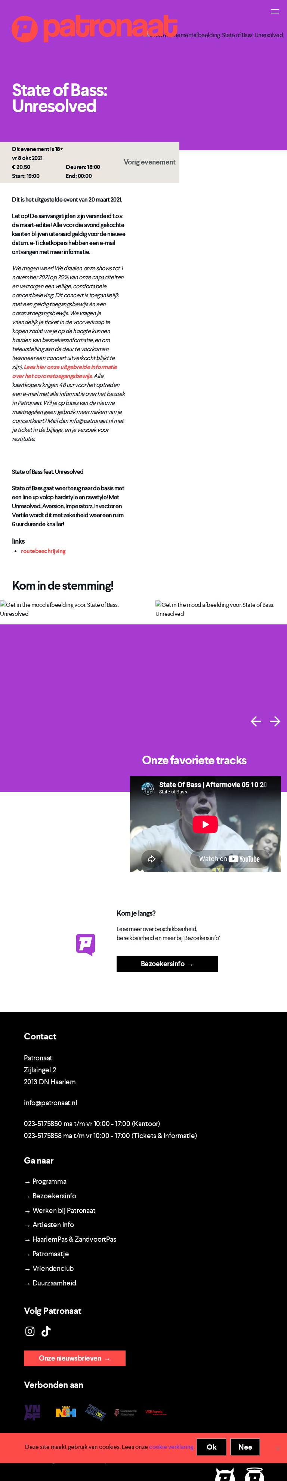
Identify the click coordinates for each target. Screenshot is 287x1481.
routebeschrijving (43, 551)
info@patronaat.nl (50, 1102)
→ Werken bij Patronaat (60, 1210)
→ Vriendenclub (49, 1268)
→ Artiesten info (49, 1224)
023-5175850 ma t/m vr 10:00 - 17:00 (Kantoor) (92, 1123)
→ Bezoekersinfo (50, 1196)
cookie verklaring (171, 1447)
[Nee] (277, 1448)
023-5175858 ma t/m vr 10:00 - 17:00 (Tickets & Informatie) (110, 1135)
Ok (212, 1447)
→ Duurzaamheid (50, 1283)
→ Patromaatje (46, 1254)
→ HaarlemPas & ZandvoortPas (70, 1239)
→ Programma (45, 1181)
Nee (245, 1447)
